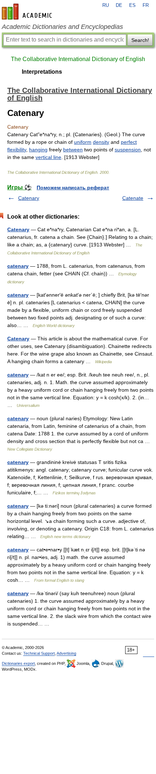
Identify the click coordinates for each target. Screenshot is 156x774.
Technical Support (39, 653)
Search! (140, 40)
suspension (128, 149)
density (101, 142)
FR (146, 5)
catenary (18, 266)
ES (132, 5)
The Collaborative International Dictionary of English (78, 59)
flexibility (16, 149)
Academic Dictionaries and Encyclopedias (62, 26)
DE (119, 5)
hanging (38, 149)
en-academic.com (28, 12)
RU (105, 5)
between (73, 149)
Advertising (66, 653)
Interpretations (42, 72)
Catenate (132, 198)
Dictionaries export (18, 663)
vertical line (48, 157)
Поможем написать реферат (73, 187)
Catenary (28, 198)
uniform (82, 142)
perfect (129, 142)
